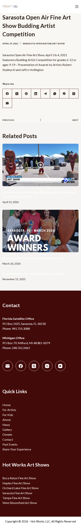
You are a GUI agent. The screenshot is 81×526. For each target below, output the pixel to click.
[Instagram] (47, 366)
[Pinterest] (26, 93)
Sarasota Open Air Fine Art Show (44, 43)
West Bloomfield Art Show (19, 502)
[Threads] (74, 93)
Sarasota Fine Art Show (17, 493)
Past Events (10, 444)
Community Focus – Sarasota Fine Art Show (32, 273)
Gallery (7, 429)
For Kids (7, 415)
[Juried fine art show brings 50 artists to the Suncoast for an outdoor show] (40, 165)
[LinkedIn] (35, 93)
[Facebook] (7, 93)
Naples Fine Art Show (16, 483)
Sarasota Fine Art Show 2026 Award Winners (33, 258)
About (6, 419)
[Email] (7, 103)
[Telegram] (45, 93)
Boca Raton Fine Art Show (19, 478)
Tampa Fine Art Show (16, 498)
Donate (7, 434)
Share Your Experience (16, 449)
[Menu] (77, 6)
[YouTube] (60, 366)
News (6, 424)
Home (6, 405)
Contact (7, 439)
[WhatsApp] (55, 93)
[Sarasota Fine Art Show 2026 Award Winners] (40, 231)
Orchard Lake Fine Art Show (20, 488)
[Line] (64, 93)
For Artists (9, 409)
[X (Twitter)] (16, 93)
